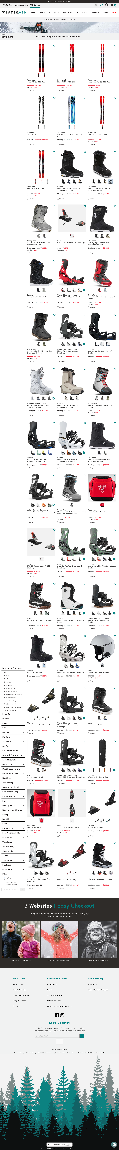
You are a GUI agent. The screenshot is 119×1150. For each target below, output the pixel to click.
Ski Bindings (7, 682)
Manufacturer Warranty (59, 1006)
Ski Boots (6, 676)
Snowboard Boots (9, 688)
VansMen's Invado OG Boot (36, 776)
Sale (114, 12)
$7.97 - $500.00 (10, 880)
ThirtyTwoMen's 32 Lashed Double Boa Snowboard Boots (39, 351)
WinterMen (35, 5)
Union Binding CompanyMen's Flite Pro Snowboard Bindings (38, 879)
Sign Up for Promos (98, 990)
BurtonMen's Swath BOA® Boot (38, 296)
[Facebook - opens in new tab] (57, 1015)
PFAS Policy (89, 1053)
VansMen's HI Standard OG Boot (100, 879)
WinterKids (7, 5)
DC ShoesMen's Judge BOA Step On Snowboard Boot (99, 188)
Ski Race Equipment (10, 698)
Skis (5, 673)
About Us (93, 984)
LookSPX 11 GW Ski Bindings (68, 826)
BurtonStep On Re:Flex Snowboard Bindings (69, 566)
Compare (31, 90)
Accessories (54, 12)
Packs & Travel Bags (10, 701)
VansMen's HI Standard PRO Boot (39, 619)
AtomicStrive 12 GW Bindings (67, 879)
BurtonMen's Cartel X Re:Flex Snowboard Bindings (67, 459)
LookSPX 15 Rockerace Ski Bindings (71, 242)
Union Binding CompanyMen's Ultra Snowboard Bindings (41, 511)
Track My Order (21, 990)
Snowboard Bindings (10, 691)
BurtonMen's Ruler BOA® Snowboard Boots (70, 620)
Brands (106, 12)
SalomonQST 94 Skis (32, 133)
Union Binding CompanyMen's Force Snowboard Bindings (67, 725)
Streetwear (81, 12)
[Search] (22, 889)
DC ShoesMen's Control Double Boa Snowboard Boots (99, 459)
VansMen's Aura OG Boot (96, 724)
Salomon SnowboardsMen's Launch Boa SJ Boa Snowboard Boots (38, 405)
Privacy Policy (19, 1053)
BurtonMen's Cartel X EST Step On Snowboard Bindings (39, 459)
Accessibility (100, 1053)
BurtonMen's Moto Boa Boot (36, 671)
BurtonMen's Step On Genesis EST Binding (100, 351)
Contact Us (53, 984)
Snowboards (8, 685)
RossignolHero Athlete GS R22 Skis (99, 81)
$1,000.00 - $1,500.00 (11, 884)
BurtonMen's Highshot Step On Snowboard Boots (68, 405)
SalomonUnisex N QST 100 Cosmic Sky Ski (70, 134)
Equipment (95, 12)
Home (3, 34)
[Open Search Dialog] (96, 5)
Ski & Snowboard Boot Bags (12, 707)
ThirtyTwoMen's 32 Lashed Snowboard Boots (100, 405)
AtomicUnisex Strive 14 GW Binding (40, 724)
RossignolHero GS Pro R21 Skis (97, 133)
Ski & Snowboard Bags (11, 704)
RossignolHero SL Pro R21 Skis (36, 187)
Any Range (9, 878)
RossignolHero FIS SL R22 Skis (36, 81)
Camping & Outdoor (10, 710)
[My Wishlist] (101, 5)
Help (49, 990)
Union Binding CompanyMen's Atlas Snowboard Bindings (67, 351)
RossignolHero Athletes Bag (35, 826)
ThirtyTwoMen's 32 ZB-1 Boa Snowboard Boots (101, 297)
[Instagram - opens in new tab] (62, 1015)
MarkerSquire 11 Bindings (96, 826)
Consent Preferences (59, 1049)
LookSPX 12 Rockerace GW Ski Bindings (38, 566)
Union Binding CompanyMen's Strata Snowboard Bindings (99, 620)
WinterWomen (21, 5)
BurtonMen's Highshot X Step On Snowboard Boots (68, 188)
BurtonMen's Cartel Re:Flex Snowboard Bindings (102, 566)
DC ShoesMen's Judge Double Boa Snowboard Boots (98, 242)
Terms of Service (78, 1053)
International (54, 1001)
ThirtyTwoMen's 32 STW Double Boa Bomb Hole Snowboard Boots (71, 512)
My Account (19, 984)
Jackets (34, 12)
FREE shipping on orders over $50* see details (59, 19)
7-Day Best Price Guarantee (60, 1)
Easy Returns (19, 1001)
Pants (42, 12)
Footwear (67, 12)
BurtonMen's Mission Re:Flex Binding (70, 671)
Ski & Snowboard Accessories (13, 694)
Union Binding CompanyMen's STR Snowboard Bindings (71, 776)
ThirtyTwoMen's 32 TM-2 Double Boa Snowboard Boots (38, 242)
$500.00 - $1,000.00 (11, 882)
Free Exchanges (21, 995)
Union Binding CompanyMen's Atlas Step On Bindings (70, 296)
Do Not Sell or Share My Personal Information (54, 1053)
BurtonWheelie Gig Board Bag (98, 776)
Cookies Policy (31, 1053)
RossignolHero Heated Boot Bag (98, 511)
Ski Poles (6, 679)
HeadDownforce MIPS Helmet (98, 671)
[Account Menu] (106, 5)
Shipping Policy (55, 995)
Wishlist (17, 1006)
